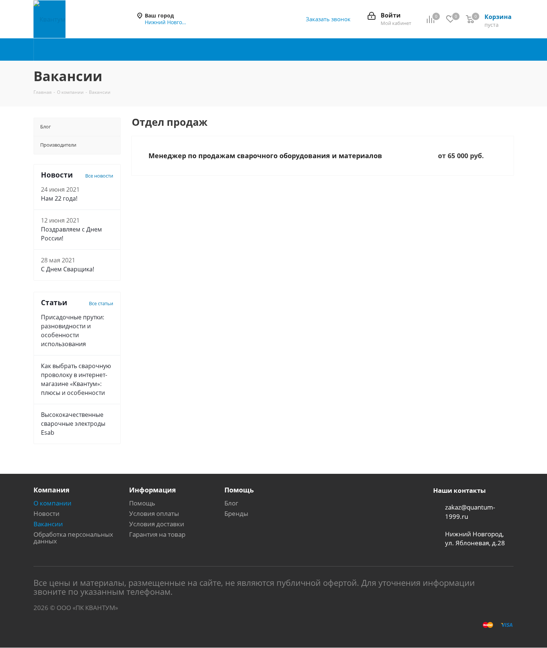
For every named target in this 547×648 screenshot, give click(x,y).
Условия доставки (156, 524)
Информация (152, 489)
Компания (51, 489)
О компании (52, 503)
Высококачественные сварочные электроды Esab (73, 424)
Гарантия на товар (157, 534)
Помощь (142, 503)
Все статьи (101, 303)
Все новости (99, 175)
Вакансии (48, 524)
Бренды (236, 513)
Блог (231, 503)
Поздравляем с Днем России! (71, 233)
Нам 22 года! (59, 198)
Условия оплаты (154, 513)
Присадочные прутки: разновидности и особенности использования (72, 330)
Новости (46, 513)
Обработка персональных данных (73, 537)
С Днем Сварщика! (67, 269)
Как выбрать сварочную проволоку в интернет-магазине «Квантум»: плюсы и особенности (76, 379)
